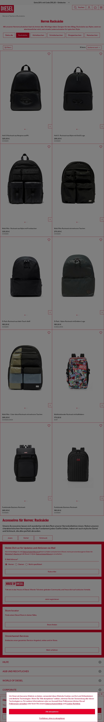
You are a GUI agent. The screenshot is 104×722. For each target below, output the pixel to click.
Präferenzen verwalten (18, 704)
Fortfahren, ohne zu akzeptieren (52, 718)
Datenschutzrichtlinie (53, 704)
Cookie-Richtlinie (73, 704)
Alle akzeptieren (52, 712)
